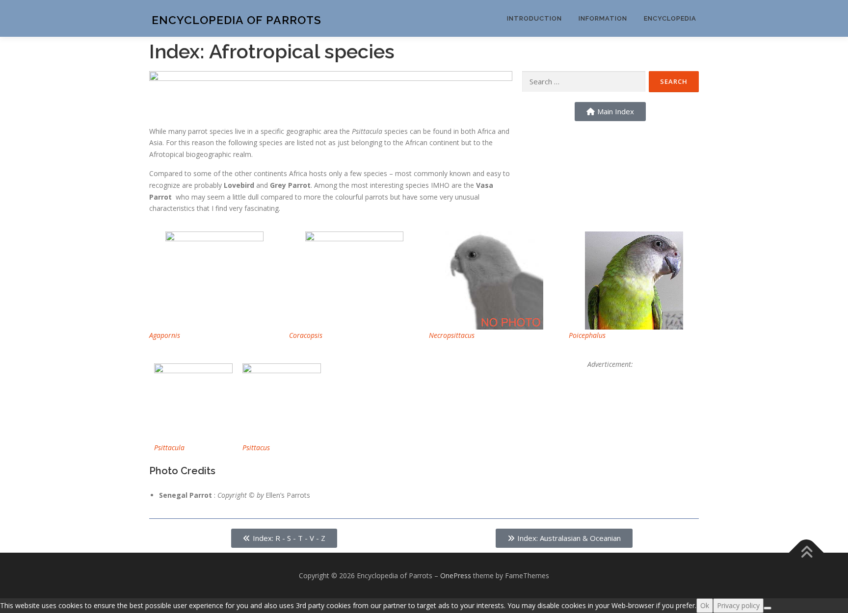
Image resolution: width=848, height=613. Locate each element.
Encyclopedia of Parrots (236, 19)
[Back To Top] (806, 552)
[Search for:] (583, 81)
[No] (767, 608)
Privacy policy (738, 605)
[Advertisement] (610, 431)
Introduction (534, 18)
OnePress (455, 575)
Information (603, 18)
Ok (704, 605)
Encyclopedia (670, 18)
